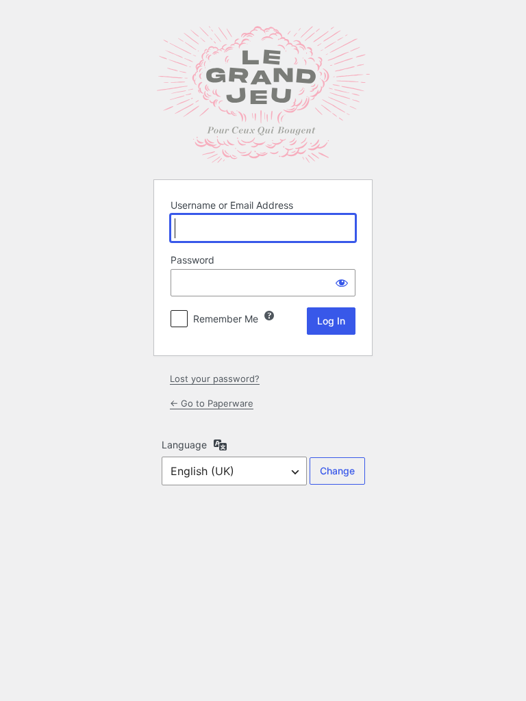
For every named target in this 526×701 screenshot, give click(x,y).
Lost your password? (215, 378)
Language (184, 444)
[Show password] (341, 282)
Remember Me (225, 318)
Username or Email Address (232, 205)
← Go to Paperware (211, 403)
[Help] (269, 315)
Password (192, 260)
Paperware (263, 94)
